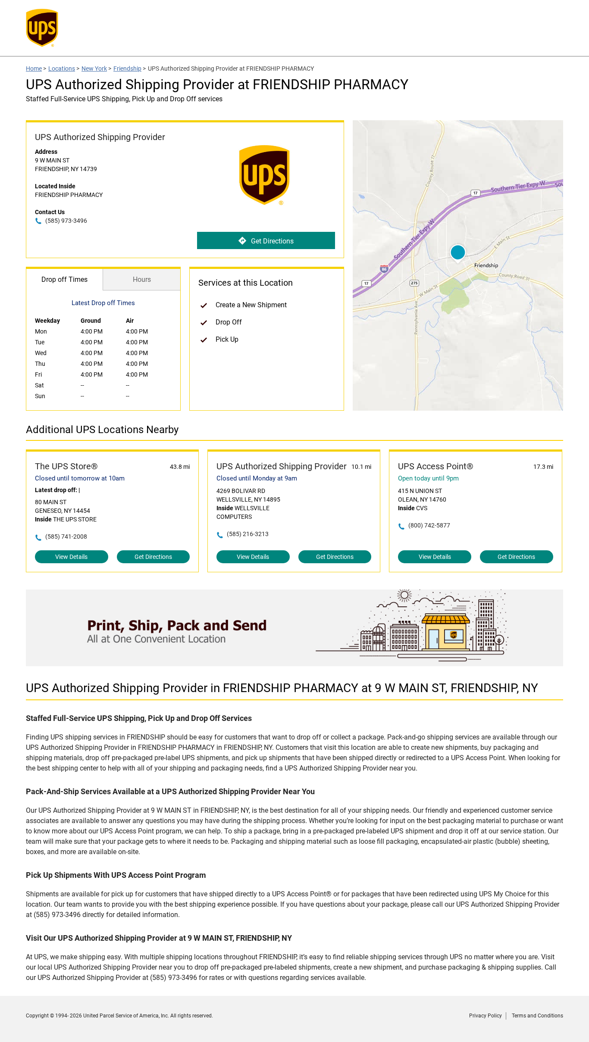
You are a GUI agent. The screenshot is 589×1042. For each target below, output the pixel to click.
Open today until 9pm (428, 478)
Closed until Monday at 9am (256, 478)
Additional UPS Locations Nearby (102, 430)
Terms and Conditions (537, 1016)
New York (94, 68)
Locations (61, 68)
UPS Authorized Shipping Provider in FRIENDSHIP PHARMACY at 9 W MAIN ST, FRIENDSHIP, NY (282, 688)
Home (34, 68)
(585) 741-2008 (66, 536)
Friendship (127, 68)
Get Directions (272, 241)
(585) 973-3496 (66, 220)
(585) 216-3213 (248, 533)
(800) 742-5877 (429, 525)
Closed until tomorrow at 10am (80, 478)
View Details (71, 556)
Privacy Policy (485, 1016)
